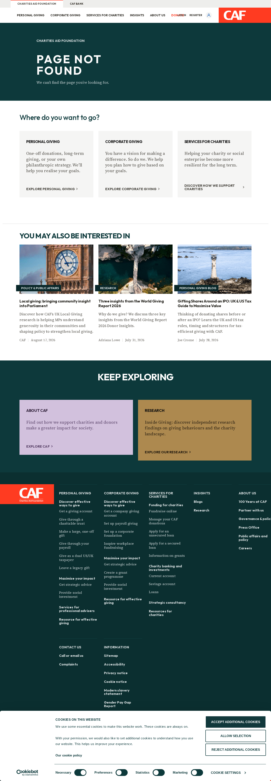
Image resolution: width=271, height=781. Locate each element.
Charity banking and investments (165, 568)
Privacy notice (116, 673)
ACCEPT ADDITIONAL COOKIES (235, 722)
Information (116, 647)
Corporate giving (65, 15)
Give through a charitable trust (72, 521)
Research (201, 510)
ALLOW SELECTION (235, 736)
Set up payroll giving (121, 523)
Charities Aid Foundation (36, 3)
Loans (154, 592)
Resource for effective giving (78, 621)
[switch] (122, 772)
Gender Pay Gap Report (117, 704)
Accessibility (114, 664)
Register (195, 15)
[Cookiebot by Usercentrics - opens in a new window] (27, 773)
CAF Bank (77, 3)
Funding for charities (166, 505)
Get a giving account (76, 511)
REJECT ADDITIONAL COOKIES (236, 749)
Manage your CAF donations (163, 521)
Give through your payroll (74, 545)
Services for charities (105, 15)
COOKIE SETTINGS (226, 772)
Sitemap (111, 655)
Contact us (70, 647)
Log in (181, 15)
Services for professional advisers (77, 609)
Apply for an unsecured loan (161, 533)
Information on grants (167, 555)
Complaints (68, 664)
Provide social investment (70, 594)
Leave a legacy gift (74, 567)
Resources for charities (160, 613)
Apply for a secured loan (165, 545)
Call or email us (71, 655)
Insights (137, 15)
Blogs (198, 501)
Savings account (162, 584)
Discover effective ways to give (74, 503)
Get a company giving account (121, 513)
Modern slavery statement (117, 692)
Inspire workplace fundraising (119, 545)
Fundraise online (163, 511)
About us (157, 15)
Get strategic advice (75, 584)
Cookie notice (115, 681)
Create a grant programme (115, 574)
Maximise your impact (77, 578)
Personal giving (30, 15)
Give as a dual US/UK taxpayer (76, 557)
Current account (162, 575)
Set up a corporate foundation (119, 533)
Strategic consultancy (167, 602)
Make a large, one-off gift (76, 533)
